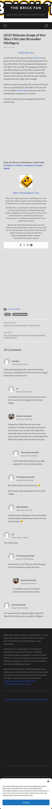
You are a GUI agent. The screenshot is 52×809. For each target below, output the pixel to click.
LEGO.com (37, 58)
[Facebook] (21, 245)
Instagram (28, 165)
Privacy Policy (25, 699)
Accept (26, 802)
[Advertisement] (26, 133)
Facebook (8, 165)
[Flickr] (31, 245)
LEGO (8, 314)
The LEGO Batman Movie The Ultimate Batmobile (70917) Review (24, 335)
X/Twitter (18, 165)
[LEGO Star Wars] (26, 52)
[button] (48, 781)
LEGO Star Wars (14, 309)
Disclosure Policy (40, 699)
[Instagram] (28, 245)
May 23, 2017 (9, 47)
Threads (38, 165)
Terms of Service (11, 699)
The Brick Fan (26, 8)
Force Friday (22, 90)
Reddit (7, 168)
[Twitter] (24, 245)
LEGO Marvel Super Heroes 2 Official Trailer (22, 324)
